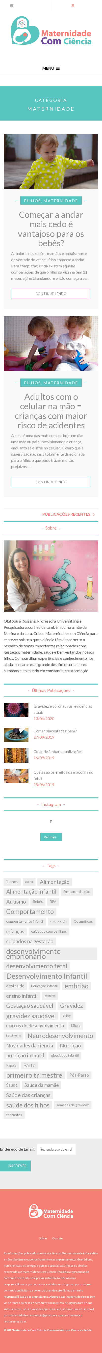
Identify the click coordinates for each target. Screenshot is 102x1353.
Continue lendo (51, 294)
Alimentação (55, 882)
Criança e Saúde (81, 1330)
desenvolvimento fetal (36, 966)
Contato (57, 1238)
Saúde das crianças (28, 1095)
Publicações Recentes (66, 514)
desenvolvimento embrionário (33, 953)
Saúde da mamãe (42, 1085)
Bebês (38, 901)
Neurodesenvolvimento (60, 1035)
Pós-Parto (79, 1075)
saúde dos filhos (28, 1105)
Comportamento (30, 911)
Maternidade (60, 200)
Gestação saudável (29, 1005)
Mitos (75, 1025)
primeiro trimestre (34, 1075)
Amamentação (76, 891)
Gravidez (71, 1005)
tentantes (14, 1115)
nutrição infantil (25, 1055)
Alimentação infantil (31, 891)
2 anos (12, 881)
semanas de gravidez (72, 1105)
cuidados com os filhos (49, 931)
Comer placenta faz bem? (55, 730)
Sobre (43, 1238)
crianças (15, 931)
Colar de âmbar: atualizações (57, 751)
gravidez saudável (31, 1015)
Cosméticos (83, 921)
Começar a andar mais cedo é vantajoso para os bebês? (51, 228)
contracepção (59, 921)
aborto (29, 881)
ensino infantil (22, 996)
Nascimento (13, 1035)
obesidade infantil (65, 1055)
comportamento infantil (25, 921)
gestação (50, 995)
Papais (11, 1065)
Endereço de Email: (17, 1149)
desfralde (15, 985)
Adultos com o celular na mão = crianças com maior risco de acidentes (51, 410)
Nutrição (70, 1045)
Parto (29, 1065)
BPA (53, 901)
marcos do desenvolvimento (35, 1025)
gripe (67, 1015)
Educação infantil (44, 986)
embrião (76, 986)
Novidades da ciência (29, 1045)
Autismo (16, 901)
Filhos (32, 200)
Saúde (12, 1085)
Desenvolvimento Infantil (46, 976)
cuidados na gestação (29, 941)
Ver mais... (51, 837)
